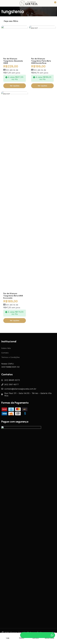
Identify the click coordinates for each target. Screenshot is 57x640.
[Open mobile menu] (2, 3)
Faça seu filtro (11, 21)
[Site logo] (28, 3)
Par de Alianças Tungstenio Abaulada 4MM (13, 61)
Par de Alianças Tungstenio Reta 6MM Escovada (13, 295)
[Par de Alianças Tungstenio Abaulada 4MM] (14, 41)
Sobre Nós (6, 348)
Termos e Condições (10, 357)
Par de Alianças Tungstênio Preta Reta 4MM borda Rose (41, 61)
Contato (5, 353)
